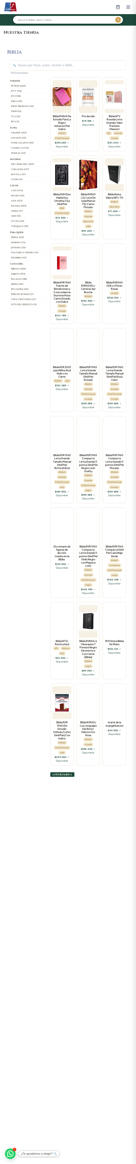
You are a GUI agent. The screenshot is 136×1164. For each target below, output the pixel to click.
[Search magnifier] (118, 20)
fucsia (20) (17, 221)
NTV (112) (16, 91)
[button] (10, 1153)
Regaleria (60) (20, 289)
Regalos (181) (19, 279)
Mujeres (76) (18, 242)
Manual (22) (18, 153)
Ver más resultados (62, 774)
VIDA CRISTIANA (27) (23, 299)
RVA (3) (15, 121)
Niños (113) (17, 237)
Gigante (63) (18, 137)
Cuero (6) (17, 179)
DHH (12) (16, 111)
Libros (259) (18, 273)
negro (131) (17, 195)
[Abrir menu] (128, 7)
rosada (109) (18, 205)
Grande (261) (19, 132)
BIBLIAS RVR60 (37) (22, 294)
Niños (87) (17, 284)
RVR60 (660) (18, 85)
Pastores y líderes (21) (24, 252)
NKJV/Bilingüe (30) (22, 106)
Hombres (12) (19, 257)
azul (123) (16, 200)
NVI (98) (16, 96)
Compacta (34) (20, 147)
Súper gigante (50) (22, 142)
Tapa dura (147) (20, 169)
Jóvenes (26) (18, 247)
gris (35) (16, 216)
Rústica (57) (18, 174)
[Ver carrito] (118, 7)
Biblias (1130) (18, 268)
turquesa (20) (19, 226)
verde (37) (17, 211)
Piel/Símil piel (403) (22, 164)
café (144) (17, 190)
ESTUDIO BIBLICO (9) (24, 304)
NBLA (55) (16, 101)
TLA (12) (15, 116)
